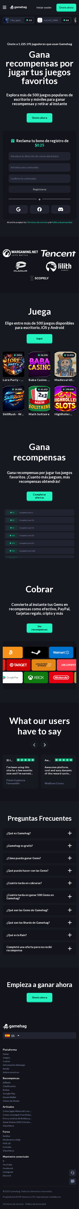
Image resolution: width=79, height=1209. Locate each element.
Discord (7, 1175)
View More (8, 1125)
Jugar (39, 338)
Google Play (9, 1093)
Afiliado (7, 1082)
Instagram (8, 1172)
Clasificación (9, 1086)
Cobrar (6, 1061)
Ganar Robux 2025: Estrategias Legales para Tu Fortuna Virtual (17, 1122)
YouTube (7, 1164)
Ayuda (6, 1068)
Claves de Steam (11, 1100)
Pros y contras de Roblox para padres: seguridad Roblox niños (17, 1118)
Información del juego (14, 1065)
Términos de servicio (37, 222)
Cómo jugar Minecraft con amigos (17, 1111)
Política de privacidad (62, 222)
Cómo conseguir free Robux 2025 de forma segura (17, 1114)
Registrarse (39, 189)
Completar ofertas (39, 496)
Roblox (6, 1136)
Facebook (8, 1168)
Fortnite (7, 1147)
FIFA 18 (6, 1143)
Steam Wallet (9, 1097)
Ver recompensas (39, 628)
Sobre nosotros (11, 1072)
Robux (6, 1089)
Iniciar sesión (43, 7)
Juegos (6, 1057)
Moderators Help (11, 1139)
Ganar (6, 1054)
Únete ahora (66, 7)
